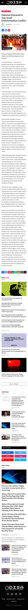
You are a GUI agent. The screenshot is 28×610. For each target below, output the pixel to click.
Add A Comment (14, 384)
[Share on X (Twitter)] (6, 30)
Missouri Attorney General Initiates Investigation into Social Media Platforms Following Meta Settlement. (19, 549)
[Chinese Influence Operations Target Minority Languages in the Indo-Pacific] (14, 365)
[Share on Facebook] (3, 30)
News (3, 482)
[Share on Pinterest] (9, 30)
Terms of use (20, 599)
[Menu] (3, 2)
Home (3, 599)
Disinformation (6, 11)
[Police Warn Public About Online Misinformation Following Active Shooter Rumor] (6, 425)
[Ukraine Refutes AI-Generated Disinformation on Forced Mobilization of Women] (14, 340)
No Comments (6, 26)
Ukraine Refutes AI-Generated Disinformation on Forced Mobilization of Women (14, 351)
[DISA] (14, 2)
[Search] (25, 2)
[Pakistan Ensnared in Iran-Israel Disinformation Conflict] (14, 42)
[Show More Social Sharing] (12, 30)
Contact (14, 601)
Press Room (9, 24)
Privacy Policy (11, 599)
